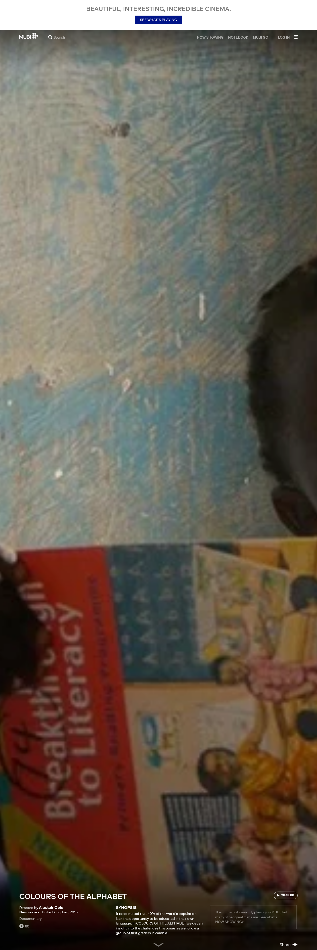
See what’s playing (158, 20)
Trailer (287, 895)
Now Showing (210, 37)
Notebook (238, 37)
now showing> (229, 922)
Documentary (30, 918)
